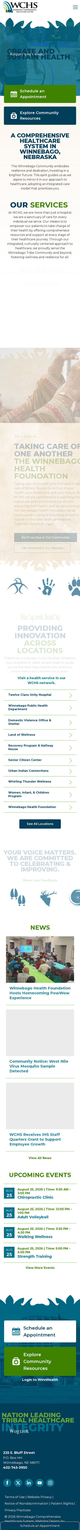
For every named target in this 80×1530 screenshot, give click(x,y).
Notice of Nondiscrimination (26, 1503)
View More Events (40, 1268)
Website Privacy (39, 1497)
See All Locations (40, 824)
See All (40, 290)
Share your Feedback (40, 877)
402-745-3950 (15, 1467)
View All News (40, 1158)
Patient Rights (62, 1503)
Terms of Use (15, 1497)
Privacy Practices (18, 1510)
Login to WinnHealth (40, 1380)
